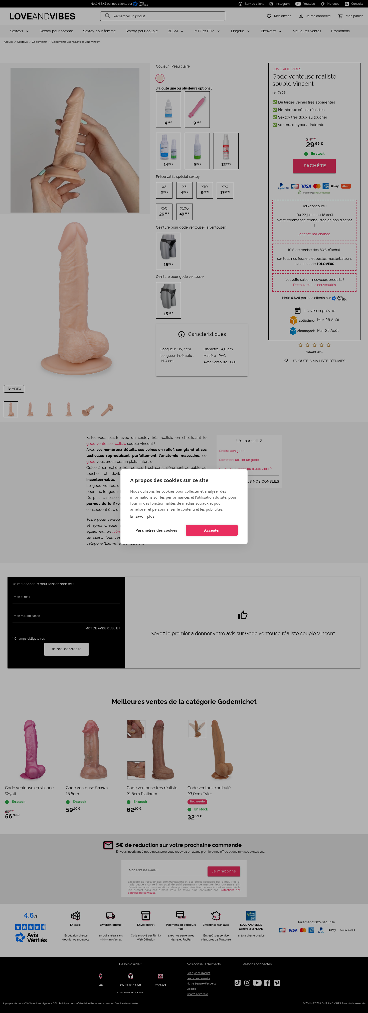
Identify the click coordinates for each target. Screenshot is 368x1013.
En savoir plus (142, 515)
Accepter (212, 530)
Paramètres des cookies (156, 530)
